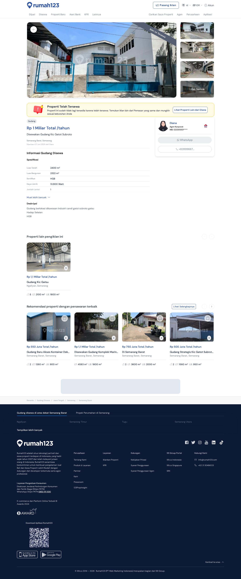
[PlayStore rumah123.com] (50, 554)
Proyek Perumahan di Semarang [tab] (93, 412)
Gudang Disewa (43, 400)
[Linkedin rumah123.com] (213, 442)
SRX (168, 471)
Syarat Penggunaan (140, 465)
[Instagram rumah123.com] (200, 442)
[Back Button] (33, 29)
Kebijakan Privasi (138, 459)
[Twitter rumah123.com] (193, 442)
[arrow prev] (204, 236)
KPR (104, 465)
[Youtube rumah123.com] (206, 442)
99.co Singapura (174, 465)
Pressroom (78, 482)
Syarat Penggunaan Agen (142, 471)
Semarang (71, 400)
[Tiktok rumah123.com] (221, 442)
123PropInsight (80, 487)
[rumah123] (35, 444)
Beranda (30, 400)
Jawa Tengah (58, 400)
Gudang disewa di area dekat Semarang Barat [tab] (42, 412)
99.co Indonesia (174, 459)
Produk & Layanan (82, 465)
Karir (76, 476)
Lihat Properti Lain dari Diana (190, 109)
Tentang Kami (80, 459)
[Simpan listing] (64, 248)
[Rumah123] (43, 5)
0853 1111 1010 (45, 491)
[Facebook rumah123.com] (187, 442)
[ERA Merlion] (206, 126)
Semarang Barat (85, 400)
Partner (77, 471)
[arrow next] (211, 236)
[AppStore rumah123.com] (27, 554)
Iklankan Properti (110, 459)
